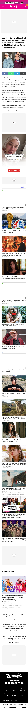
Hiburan (7, 35)
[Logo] (14, 6)
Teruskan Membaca (14, 170)
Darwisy (11, 642)
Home (3, 35)
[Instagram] (9, 683)
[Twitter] (12, 683)
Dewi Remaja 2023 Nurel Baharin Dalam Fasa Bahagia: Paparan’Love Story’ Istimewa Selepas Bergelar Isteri (14, 626)
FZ (2, 601)
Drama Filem (13, 35)
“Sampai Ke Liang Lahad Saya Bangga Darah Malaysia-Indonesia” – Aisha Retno (14, 638)
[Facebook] (6, 683)
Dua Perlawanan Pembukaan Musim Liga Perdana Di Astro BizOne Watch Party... (12, 598)
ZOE (4, 49)
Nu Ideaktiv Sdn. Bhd (13, 707)
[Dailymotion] (22, 683)
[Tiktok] (15, 683)
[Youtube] (19, 683)
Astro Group (24, 707)
